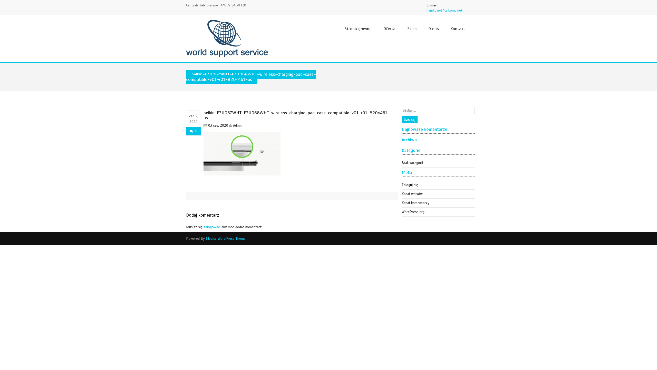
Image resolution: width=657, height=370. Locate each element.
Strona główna (358, 28)
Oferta (389, 28)
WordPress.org (413, 212)
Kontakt (458, 28)
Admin (237, 125)
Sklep (412, 28)
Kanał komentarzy (415, 203)
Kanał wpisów (412, 194)
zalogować (212, 227)
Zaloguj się (410, 185)
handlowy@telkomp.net (444, 10)
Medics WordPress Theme (226, 238)
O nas (433, 28)
